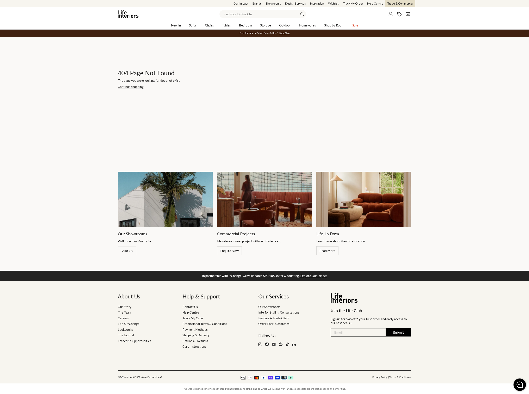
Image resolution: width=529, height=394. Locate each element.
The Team (124, 312)
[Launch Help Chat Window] (519, 384)
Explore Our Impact (313, 276)
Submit (398, 332)
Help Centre (375, 3)
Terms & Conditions (400, 377)
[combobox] (262, 14)
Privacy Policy (379, 377)
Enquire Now (229, 251)
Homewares (307, 25)
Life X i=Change (128, 324)
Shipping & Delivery (196, 335)
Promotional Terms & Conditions (204, 324)
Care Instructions (194, 346)
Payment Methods (195, 329)
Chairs (209, 25)
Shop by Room (334, 25)
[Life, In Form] (363, 199)
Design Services (295, 3)
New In (176, 25)
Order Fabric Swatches (274, 324)
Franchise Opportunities (134, 341)
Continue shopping (131, 87)
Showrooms (273, 3)
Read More (327, 251)
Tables (226, 25)
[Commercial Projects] (264, 199)
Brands (257, 3)
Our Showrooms (269, 307)
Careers (123, 318)
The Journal (126, 335)
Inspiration (317, 3)
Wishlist (333, 3)
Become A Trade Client (274, 318)
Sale (355, 25)
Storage (265, 25)
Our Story (124, 307)
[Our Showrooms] (165, 199)
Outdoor (285, 25)
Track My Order (353, 3)
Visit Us (127, 251)
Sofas (193, 25)
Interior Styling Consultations (278, 312)
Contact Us (190, 307)
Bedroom (245, 25)
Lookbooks (125, 329)
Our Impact (241, 3)
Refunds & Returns (195, 341)
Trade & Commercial (400, 3)
